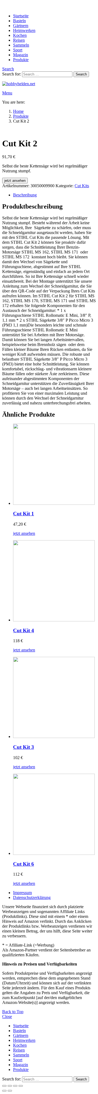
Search (81, 74)
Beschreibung (25, 195)
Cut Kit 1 (23, 513)
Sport (17, 50)
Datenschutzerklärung (32, 897)
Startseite (21, 16)
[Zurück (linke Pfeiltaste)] (4, 1091)
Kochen (20, 35)
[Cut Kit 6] (54, 815)
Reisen (19, 40)
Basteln (19, 20)
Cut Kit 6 (23, 864)
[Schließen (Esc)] (21, 1086)
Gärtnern (20, 25)
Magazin (20, 54)
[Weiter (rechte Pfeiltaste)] (10, 1091)
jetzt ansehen (15, 181)
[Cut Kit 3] (54, 698)
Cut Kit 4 (23, 630)
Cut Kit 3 (23, 747)
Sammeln (21, 45)
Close (7, 1016)
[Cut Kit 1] (54, 465)
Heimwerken (24, 30)
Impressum (22, 892)
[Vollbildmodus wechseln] (10, 1086)
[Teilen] (15, 1086)
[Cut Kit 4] (54, 581)
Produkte (21, 59)
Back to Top (12, 1011)
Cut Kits (82, 185)
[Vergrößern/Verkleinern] (4, 1086)
